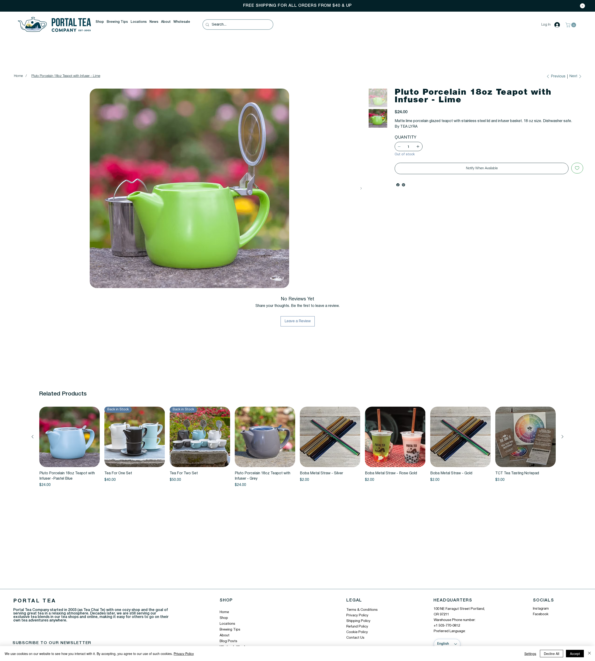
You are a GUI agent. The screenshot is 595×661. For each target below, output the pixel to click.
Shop (224, 618)
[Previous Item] (17, 188)
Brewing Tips (230, 629)
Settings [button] (530, 653)
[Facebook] (398, 190)
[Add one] (418, 152)
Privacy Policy (357, 615)
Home (224, 612)
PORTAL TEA (34, 601)
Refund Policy (357, 626)
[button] (99, 22)
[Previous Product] (32, 436)
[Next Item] (361, 188)
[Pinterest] (403, 190)
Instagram (541, 608)
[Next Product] (562, 436)
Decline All (551, 653)
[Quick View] (69, 437)
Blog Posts (228, 641)
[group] (297, 447)
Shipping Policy (358, 621)
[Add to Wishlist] (577, 173)
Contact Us (355, 637)
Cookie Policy (357, 632)
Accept (575, 653)
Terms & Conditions (362, 609)
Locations (227, 623)
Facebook (541, 614)
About (224, 635)
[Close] (582, 5)
